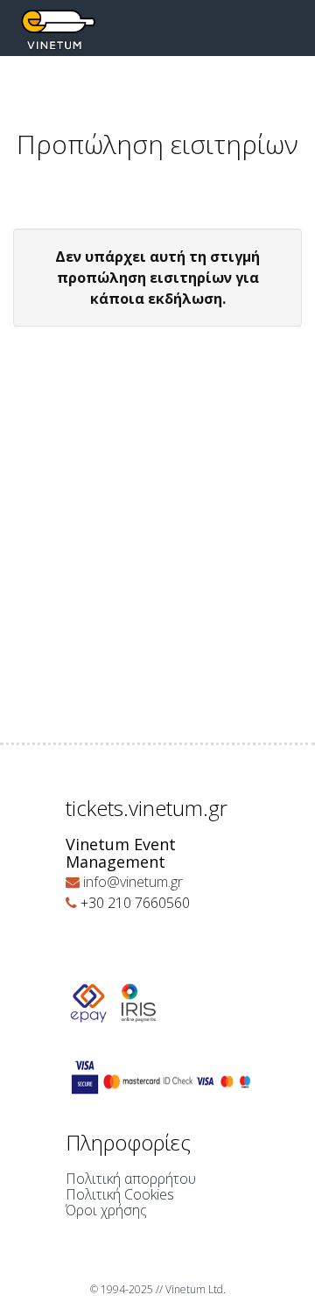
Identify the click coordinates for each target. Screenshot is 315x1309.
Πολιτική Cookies (120, 1194)
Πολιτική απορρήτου (131, 1178)
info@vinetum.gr (133, 881)
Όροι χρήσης (106, 1210)
